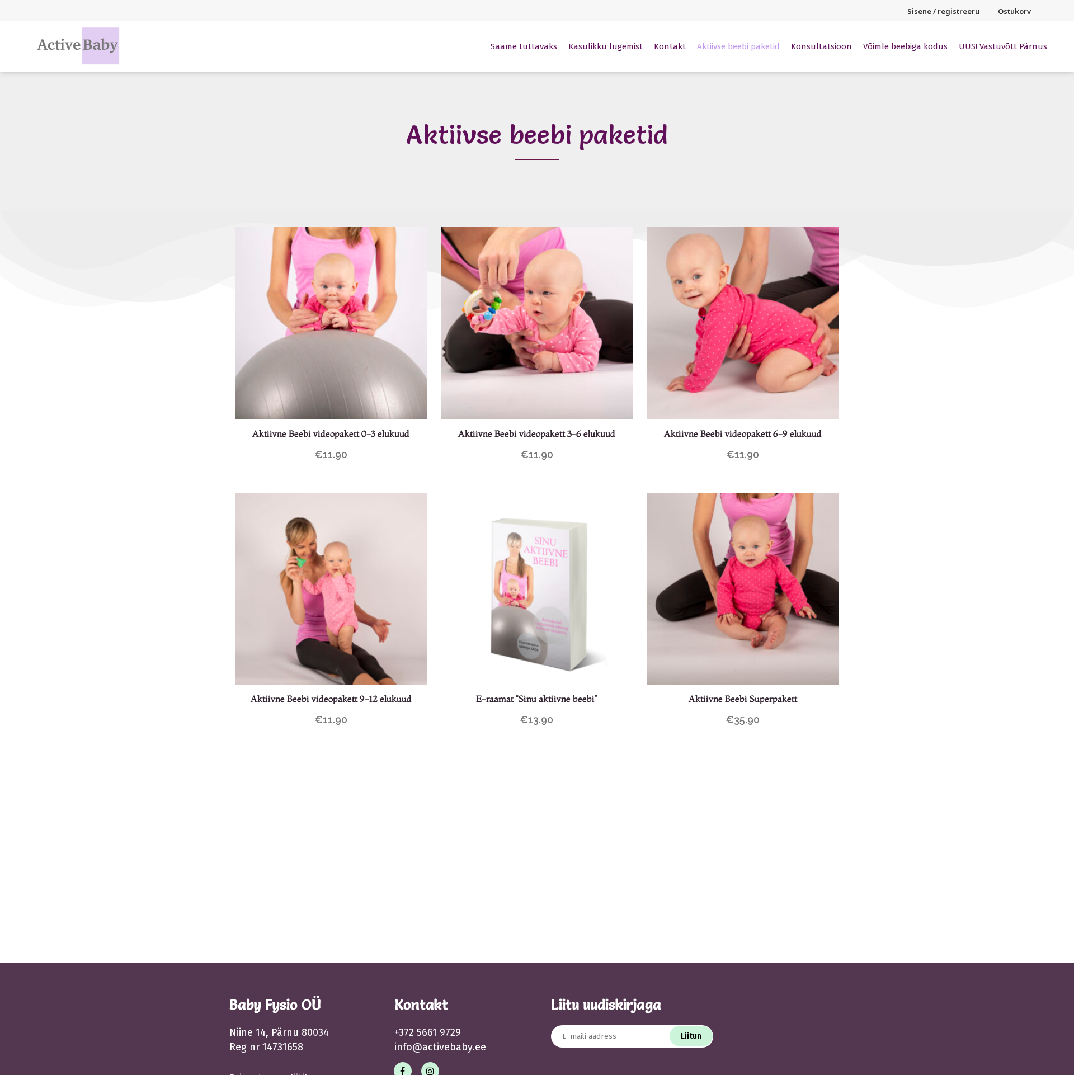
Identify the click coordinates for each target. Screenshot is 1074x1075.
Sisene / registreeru (943, 11)
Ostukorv (1014, 11)
